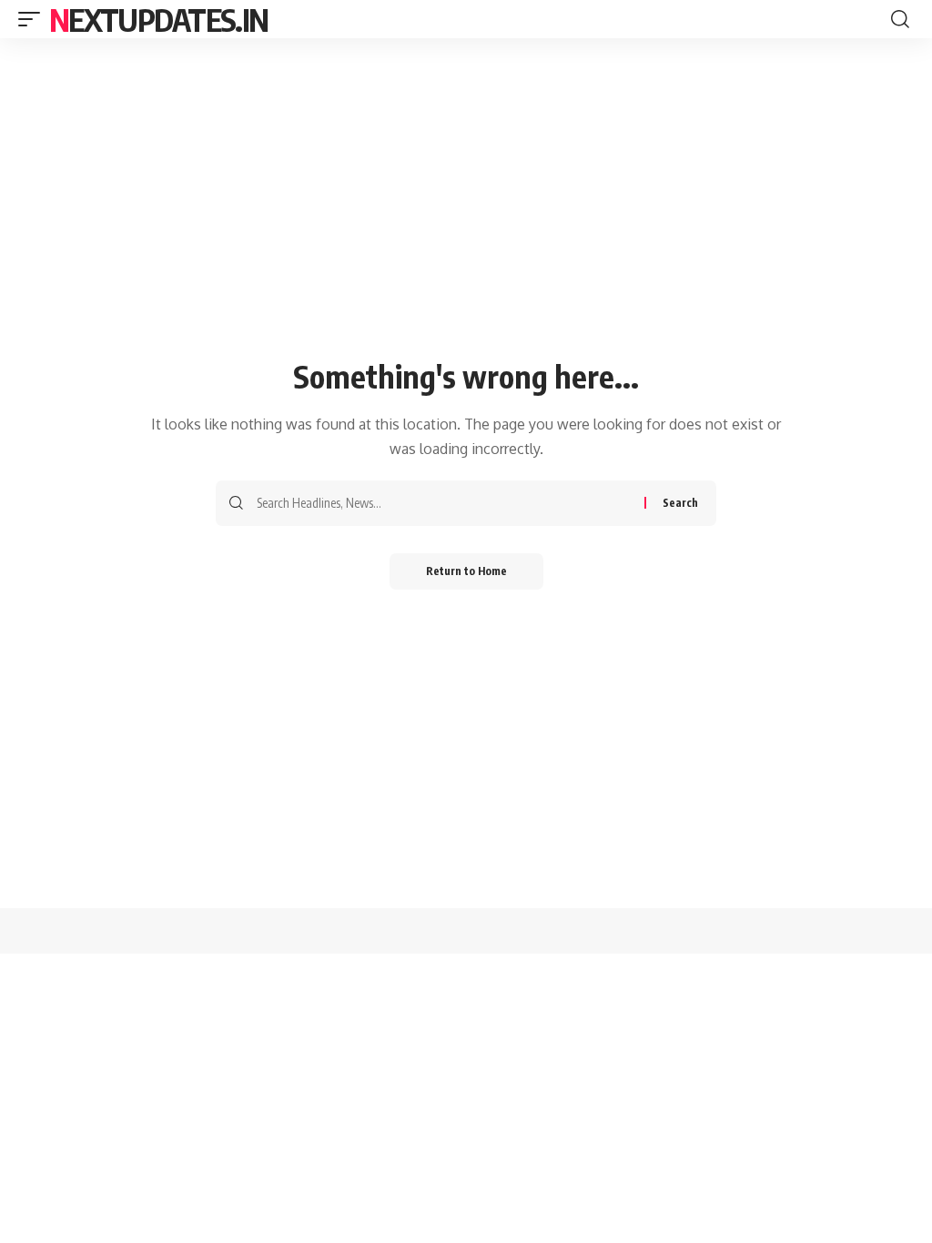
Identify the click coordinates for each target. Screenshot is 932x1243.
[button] (33, 19)
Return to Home (466, 571)
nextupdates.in (158, 19)
